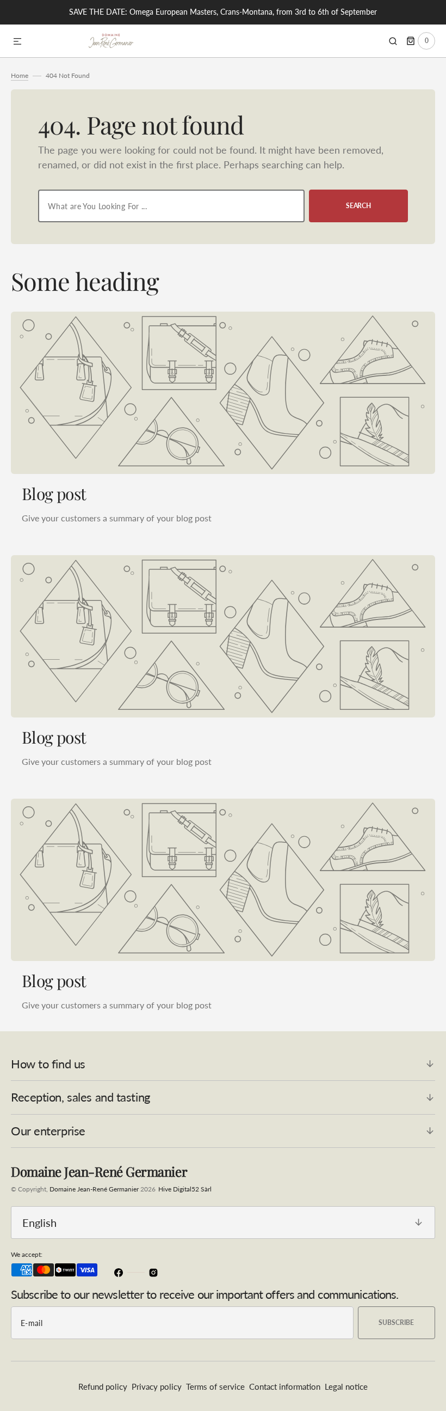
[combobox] (171, 206)
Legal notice (346, 1386)
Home (19, 75)
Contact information (284, 1386)
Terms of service (215, 1386)
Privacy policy (157, 1386)
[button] (17, 42)
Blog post (54, 493)
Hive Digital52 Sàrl (185, 1189)
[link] (223, 393)
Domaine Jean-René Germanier (94, 1189)
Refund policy (102, 1386)
